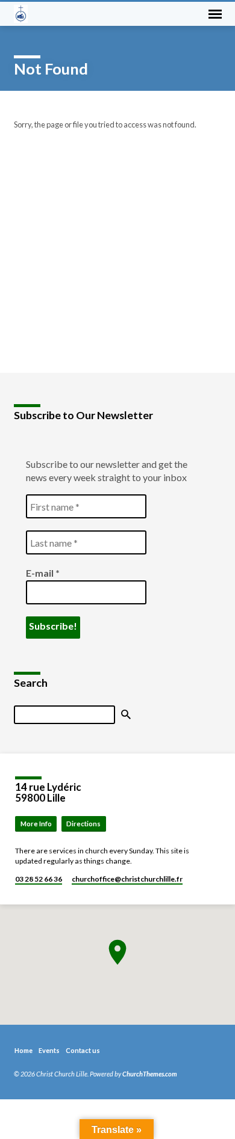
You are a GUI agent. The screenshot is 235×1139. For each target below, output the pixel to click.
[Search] (126, 714)
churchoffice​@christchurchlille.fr (127, 878)
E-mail (43, 573)
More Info (36, 823)
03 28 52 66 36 (38, 878)
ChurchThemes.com (149, 1074)
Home (23, 1050)
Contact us (83, 1050)
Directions (83, 823)
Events (49, 1050)
